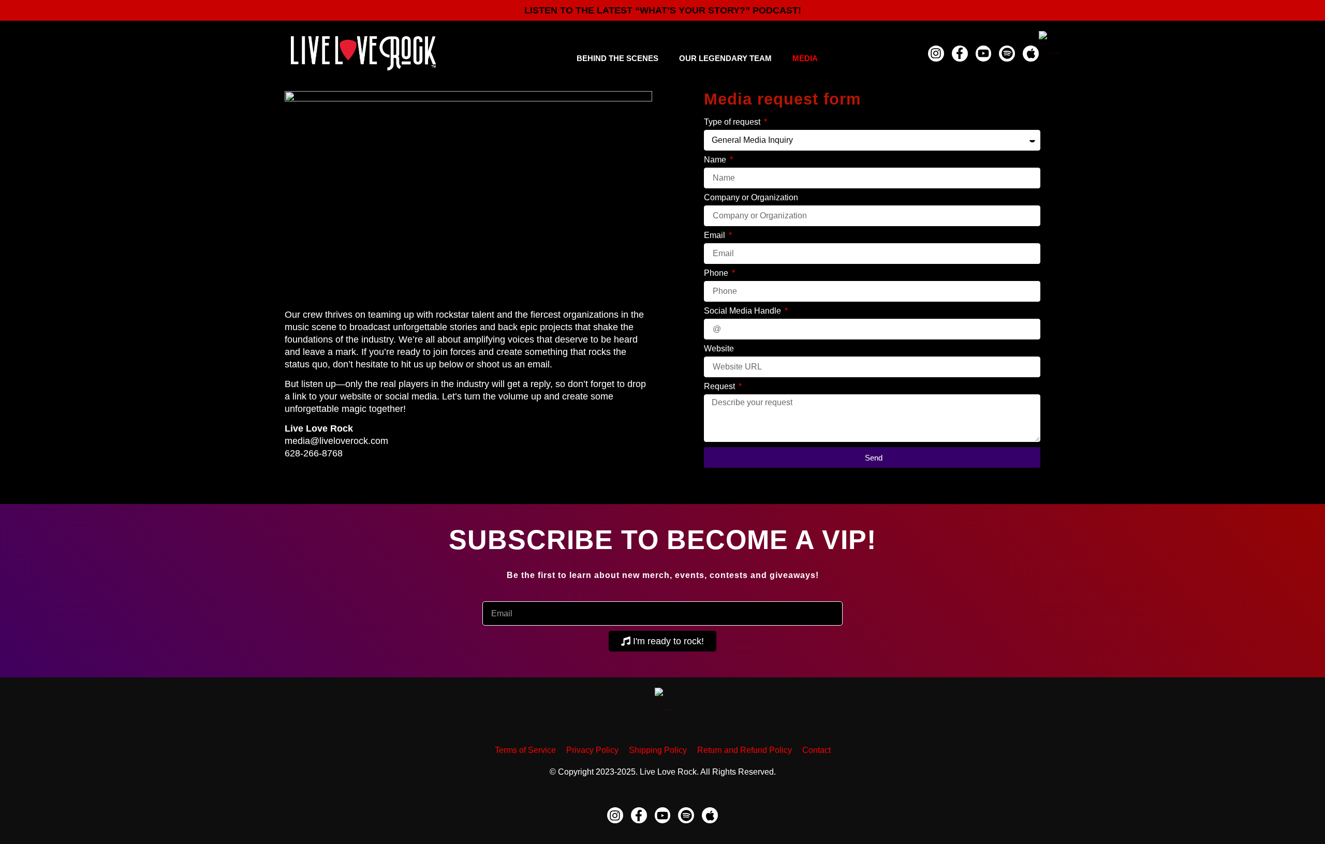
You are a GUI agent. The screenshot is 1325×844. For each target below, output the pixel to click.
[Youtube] (984, 54)
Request (720, 386)
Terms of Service (525, 750)
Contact (816, 750)
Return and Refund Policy (744, 750)
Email (715, 235)
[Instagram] (936, 54)
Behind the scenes (617, 58)
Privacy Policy (592, 750)
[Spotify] (1007, 54)
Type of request (733, 122)
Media (805, 58)
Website (719, 349)
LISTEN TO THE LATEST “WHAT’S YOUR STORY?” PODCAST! (662, 10)
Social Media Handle (743, 311)
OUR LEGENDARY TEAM (725, 58)
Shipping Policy (658, 750)
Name (716, 160)
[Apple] (1031, 54)
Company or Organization (751, 198)
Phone (717, 273)
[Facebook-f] (960, 54)
